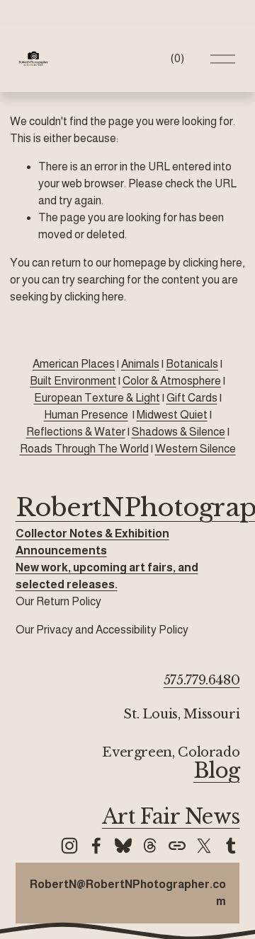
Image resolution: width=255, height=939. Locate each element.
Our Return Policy (58, 601)
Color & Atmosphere (172, 381)
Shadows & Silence (178, 432)
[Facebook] (96, 845)
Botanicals (192, 364)
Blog (216, 771)
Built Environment (73, 381)
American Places (74, 364)
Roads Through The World (84, 449)
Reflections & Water (75, 432)
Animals (140, 364)
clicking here (212, 263)
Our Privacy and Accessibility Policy (102, 630)
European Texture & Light (97, 398)
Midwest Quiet (172, 415)
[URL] (177, 845)
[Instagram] (69, 845)
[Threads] (150, 845)
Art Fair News (170, 817)
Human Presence (86, 415)
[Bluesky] (123, 845)
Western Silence (195, 449)
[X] (204, 845)
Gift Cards (191, 398)
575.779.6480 (202, 680)
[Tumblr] (230, 845)
